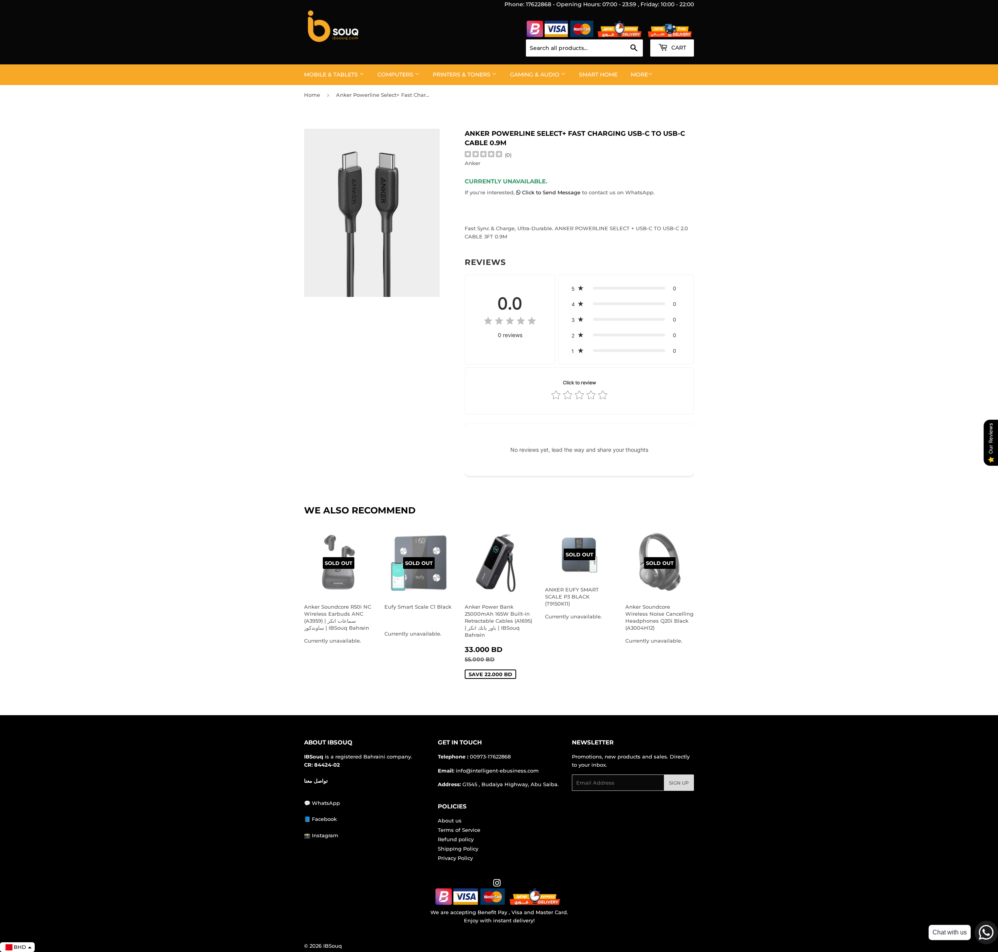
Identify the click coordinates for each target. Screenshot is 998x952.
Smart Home (598, 74)
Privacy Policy (455, 858)
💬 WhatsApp (322, 803)
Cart (678, 47)
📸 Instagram (321, 835)
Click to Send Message (551, 192)
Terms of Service (459, 830)
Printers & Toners (462, 74)
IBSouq (332, 946)
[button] (626, 288)
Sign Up (679, 783)
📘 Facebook (320, 819)
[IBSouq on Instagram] (497, 884)
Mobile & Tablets (331, 74)
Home (312, 95)
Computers (396, 74)
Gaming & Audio (535, 74)
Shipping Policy (458, 848)
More (639, 74)
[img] (483, 155)
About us (450, 820)
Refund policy (456, 839)
